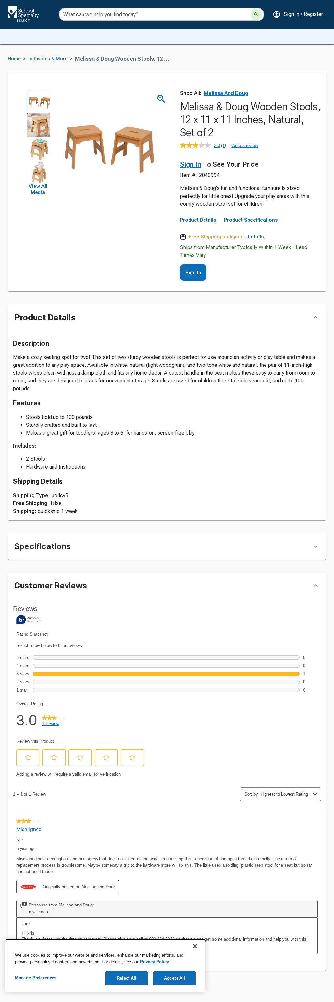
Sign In (190, 164)
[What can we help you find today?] (256, 14)
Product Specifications (251, 220)
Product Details (198, 220)
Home (14, 59)
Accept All (174, 978)
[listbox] (38, 136)
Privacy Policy (154, 961)
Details (256, 237)
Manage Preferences (35, 977)
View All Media (38, 189)
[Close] (195, 946)
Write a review (244, 145)
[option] (38, 101)
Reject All (126, 978)
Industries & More (47, 59)
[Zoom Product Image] (161, 99)
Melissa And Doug (226, 93)
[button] (298, 14)
